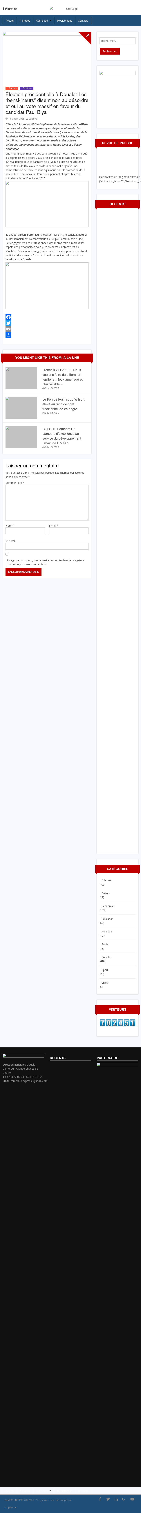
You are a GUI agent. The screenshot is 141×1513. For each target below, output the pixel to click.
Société (106, 957)
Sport (105, 970)
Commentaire (15, 482)
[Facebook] (3, 8)
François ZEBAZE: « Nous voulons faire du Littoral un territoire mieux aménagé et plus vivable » (62, 376)
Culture (106, 893)
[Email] (47, 329)
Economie (108, 906)
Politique (27, 88)
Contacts (83, 20)
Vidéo (105, 982)
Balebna (33, 118)
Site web (11, 541)
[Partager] (47, 335)
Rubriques (42, 20)
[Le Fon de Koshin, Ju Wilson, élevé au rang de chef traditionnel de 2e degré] (21, 407)
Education (107, 919)
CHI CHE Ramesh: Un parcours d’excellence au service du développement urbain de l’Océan (61, 435)
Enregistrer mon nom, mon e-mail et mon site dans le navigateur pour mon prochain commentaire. (45, 562)
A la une (13, 88)
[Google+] (11, 8)
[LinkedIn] (9, 8)
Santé (105, 944)
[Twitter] (6, 8)
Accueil (10, 20)
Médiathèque (64, 20)
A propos (25, 20)
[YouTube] (15, 8)
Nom (10, 525)
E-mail (53, 525)
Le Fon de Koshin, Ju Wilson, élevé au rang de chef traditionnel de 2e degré (63, 404)
